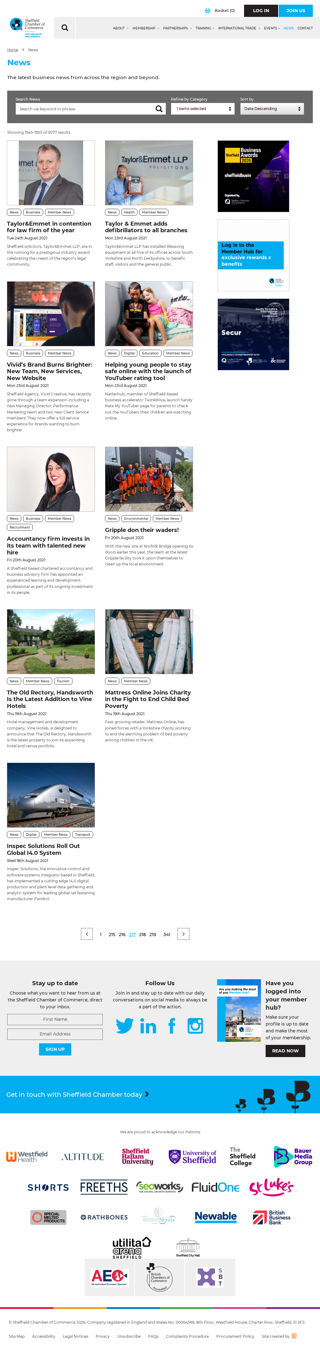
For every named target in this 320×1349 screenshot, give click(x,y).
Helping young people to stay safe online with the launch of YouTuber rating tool (148, 371)
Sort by (247, 99)
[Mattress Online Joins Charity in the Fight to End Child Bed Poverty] (149, 641)
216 (122, 934)
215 (112, 934)
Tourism (63, 681)
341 (166, 934)
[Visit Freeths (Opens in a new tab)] (104, 1187)
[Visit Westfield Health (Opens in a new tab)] (27, 1157)
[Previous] (87, 934)
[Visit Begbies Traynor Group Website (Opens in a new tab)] (159, 1277)
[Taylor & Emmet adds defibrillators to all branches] (149, 172)
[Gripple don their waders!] (149, 479)
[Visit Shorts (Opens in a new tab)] (48, 1187)
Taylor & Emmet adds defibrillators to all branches (146, 227)
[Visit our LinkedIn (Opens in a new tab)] (148, 1026)
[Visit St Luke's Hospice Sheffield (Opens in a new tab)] (271, 1187)
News (289, 28)
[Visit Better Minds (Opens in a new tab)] (159, 1217)
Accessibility (43, 1336)
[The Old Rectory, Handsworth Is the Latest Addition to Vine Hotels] (51, 641)
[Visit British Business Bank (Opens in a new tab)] (271, 1217)
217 (132, 934)
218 (142, 934)
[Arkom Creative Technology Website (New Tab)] (294, 1336)
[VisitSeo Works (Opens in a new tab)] (159, 1187)
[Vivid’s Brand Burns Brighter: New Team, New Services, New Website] (51, 313)
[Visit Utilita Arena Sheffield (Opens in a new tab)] (132, 1248)
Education (150, 353)
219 (152, 934)
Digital (129, 353)
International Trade (237, 28)
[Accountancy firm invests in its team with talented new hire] (51, 479)
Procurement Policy (235, 1336)
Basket (225, 10)
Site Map (17, 1336)
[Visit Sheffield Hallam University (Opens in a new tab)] (137, 1157)
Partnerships (176, 28)
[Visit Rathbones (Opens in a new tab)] (104, 1217)
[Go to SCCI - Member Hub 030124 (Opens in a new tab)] (253, 255)
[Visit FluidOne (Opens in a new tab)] (215, 1187)
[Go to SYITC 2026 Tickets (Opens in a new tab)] (253, 334)
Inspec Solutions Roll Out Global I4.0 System (43, 849)
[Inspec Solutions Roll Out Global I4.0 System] (51, 795)
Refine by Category (189, 99)
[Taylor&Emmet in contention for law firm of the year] (51, 172)
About (119, 28)
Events (270, 28)
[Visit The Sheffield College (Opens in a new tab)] (243, 1157)
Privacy (103, 1336)
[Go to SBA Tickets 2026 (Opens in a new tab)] (253, 176)
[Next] (183, 934)
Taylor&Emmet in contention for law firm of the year (49, 227)
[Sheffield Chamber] (27, 28)
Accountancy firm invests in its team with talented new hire (48, 545)
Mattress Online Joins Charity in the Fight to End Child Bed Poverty (148, 699)
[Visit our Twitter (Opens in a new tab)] (125, 1026)
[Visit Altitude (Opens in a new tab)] (83, 1157)
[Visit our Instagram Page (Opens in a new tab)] (195, 1026)
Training (203, 28)
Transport (82, 835)
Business (33, 212)
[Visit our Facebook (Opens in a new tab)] (171, 1026)
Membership (144, 28)
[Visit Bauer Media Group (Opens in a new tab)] (293, 1157)
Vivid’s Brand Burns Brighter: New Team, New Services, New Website (49, 371)
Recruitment (20, 527)
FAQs (153, 1336)
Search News (28, 99)
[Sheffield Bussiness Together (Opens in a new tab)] (210, 1277)
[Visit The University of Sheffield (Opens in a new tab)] (192, 1157)
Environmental (136, 519)
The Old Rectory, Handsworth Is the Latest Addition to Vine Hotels (50, 699)
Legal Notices (75, 1336)
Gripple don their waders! (142, 530)
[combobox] (203, 109)
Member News (59, 212)
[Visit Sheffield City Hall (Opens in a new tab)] (188, 1248)
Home (12, 50)
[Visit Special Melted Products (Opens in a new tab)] (48, 1217)
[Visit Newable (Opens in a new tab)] (215, 1217)
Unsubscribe (129, 1336)
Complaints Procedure (187, 1336)
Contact (305, 28)
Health (129, 212)
